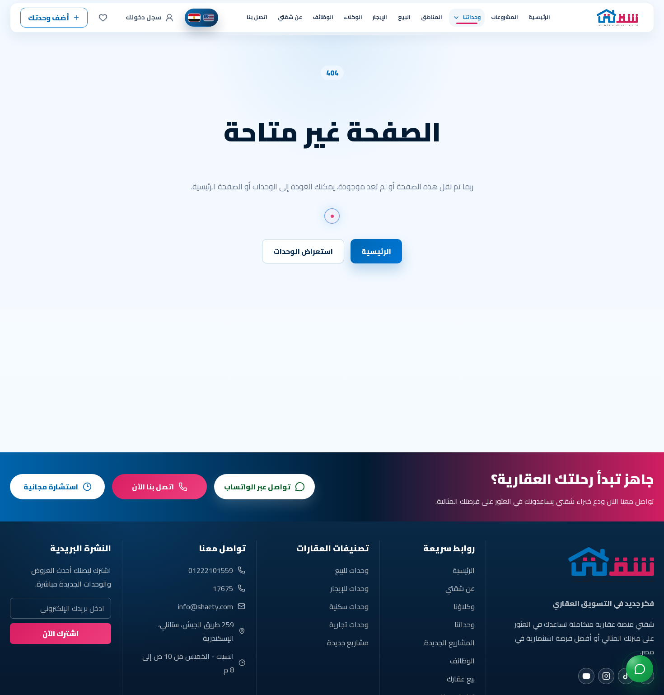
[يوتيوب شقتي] (586, 676)
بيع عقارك (461, 679)
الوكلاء (353, 17)
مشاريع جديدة (347, 642)
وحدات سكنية (348, 606)
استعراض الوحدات (303, 251)
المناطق (431, 17)
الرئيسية (539, 17)
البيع (404, 17)
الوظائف (323, 17)
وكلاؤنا (464, 606)
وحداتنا (464, 624)
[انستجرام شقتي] (606, 676)
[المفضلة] (103, 18)
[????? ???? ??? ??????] (639, 668)
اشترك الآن (60, 633)
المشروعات (504, 17)
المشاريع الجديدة (449, 642)
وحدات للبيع (351, 570)
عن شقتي (290, 17)
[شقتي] (614, 17)
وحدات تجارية (348, 624)
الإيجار (380, 17)
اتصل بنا (257, 17)
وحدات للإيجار (349, 588)
